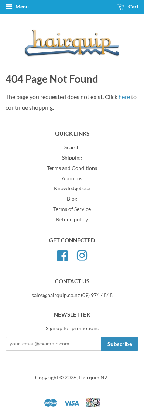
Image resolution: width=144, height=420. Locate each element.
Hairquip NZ (93, 377)
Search (72, 147)
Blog (72, 199)
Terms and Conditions (72, 168)
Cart (132, 6)
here (124, 96)
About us (72, 178)
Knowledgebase (72, 188)
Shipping (72, 158)
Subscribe (119, 344)
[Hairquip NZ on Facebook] (62, 254)
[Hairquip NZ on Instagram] (82, 254)
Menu (21, 6)
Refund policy (72, 219)
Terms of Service (72, 209)
